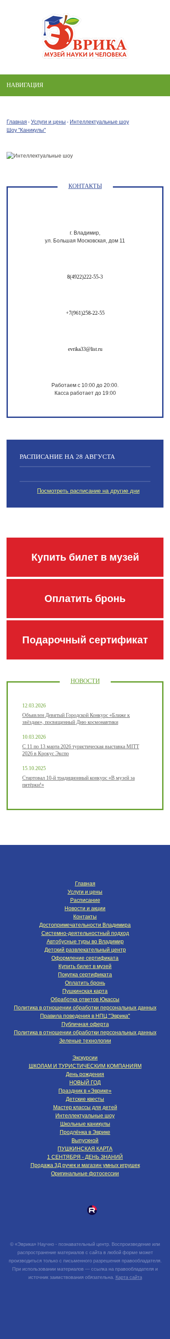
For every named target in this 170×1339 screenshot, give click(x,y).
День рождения (85, 1074)
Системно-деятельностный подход (85, 933)
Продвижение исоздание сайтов (85, 1297)
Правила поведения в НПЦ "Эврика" (85, 1016)
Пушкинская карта (85, 991)
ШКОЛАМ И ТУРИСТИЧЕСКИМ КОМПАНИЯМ (85, 1066)
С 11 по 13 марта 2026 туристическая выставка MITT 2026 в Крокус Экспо (80, 750)
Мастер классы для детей (85, 1107)
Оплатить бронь (85, 598)
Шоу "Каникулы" (26, 130)
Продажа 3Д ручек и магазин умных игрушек (85, 1165)
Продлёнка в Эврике (85, 1132)
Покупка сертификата (85, 975)
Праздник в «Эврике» (85, 1091)
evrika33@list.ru (85, 349)
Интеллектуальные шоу (99, 122)
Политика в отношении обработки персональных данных (85, 1008)
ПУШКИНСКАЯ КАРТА (85, 1149)
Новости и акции (85, 908)
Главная (17, 122)
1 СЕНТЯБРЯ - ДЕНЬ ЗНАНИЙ (85, 1157)
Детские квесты (85, 1099)
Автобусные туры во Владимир (85, 942)
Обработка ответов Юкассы (85, 999)
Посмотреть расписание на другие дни (88, 491)
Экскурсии (85, 1058)
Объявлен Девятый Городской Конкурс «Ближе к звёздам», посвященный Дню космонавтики (76, 718)
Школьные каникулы (85, 1124)
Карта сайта (129, 1277)
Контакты (85, 917)
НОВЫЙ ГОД (85, 1083)
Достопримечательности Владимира (85, 925)
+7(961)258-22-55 (85, 313)
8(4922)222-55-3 (85, 277)
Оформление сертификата (85, 958)
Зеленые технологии (85, 1041)
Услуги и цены (48, 122)
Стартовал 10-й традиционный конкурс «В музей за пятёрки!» (78, 781)
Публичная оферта (85, 1024)
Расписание (85, 900)
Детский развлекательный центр (85, 950)
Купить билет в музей (85, 557)
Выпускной (85, 1140)
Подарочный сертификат (85, 640)
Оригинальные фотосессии (85, 1174)
